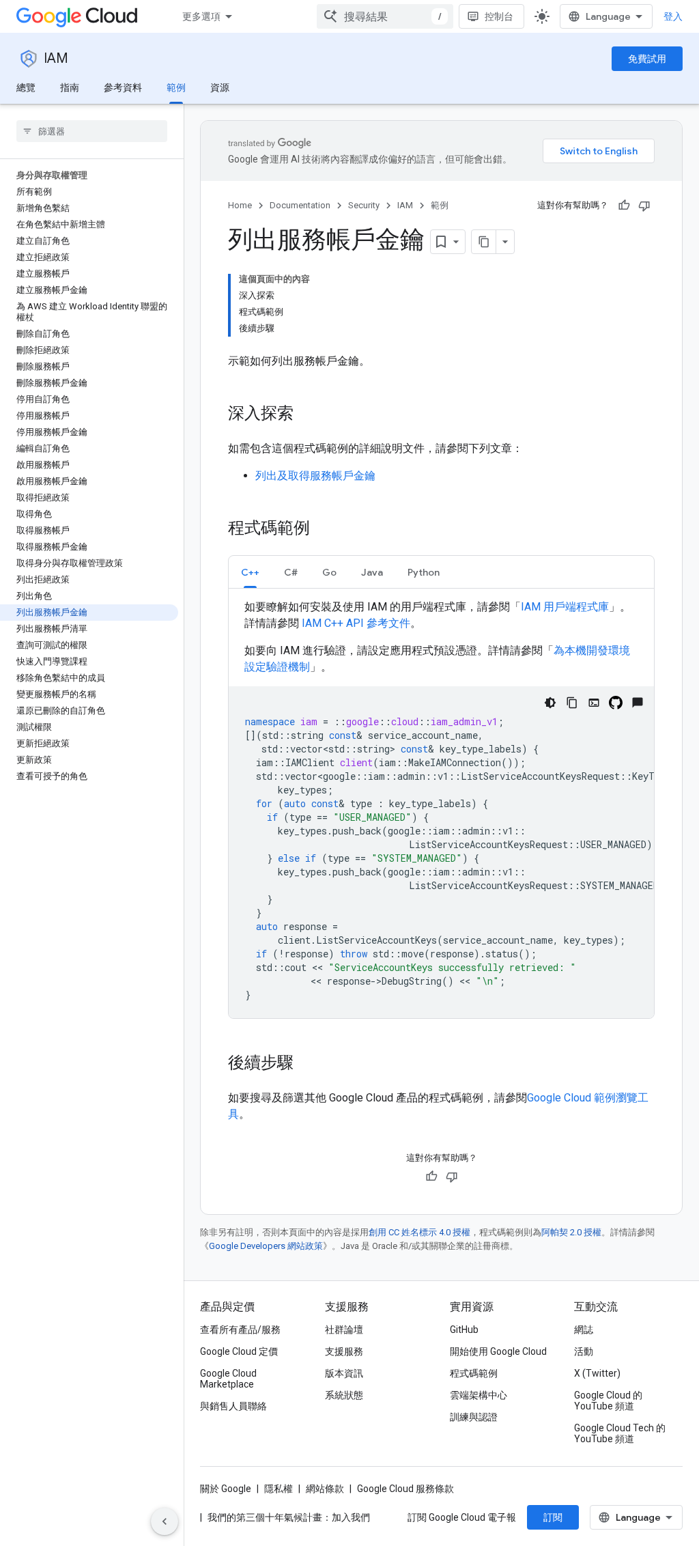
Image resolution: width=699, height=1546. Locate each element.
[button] (250, 572)
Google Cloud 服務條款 (405, 1488)
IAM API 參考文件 (356, 623)
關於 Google (225, 1488)
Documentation (300, 205)
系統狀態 (344, 1395)
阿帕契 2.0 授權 (571, 1232)
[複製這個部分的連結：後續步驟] (307, 1064)
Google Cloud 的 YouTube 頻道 (608, 1400)
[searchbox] (91, 131)
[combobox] (385, 16)
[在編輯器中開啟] (594, 703)
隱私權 (278, 1488)
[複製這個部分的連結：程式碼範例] (323, 529)
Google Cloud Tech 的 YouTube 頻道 (620, 1433)
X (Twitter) (597, 1373)
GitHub (464, 1329)
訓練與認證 (474, 1416)
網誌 (583, 1329)
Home (240, 205)
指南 (69, 87)
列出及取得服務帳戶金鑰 (315, 475)
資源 (219, 87)
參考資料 (123, 87)
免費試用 (647, 59)
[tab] (250, 572)
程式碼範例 (474, 1373)
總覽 (25, 87)
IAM (56, 58)
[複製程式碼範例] (572, 703)
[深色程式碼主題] (550, 703)
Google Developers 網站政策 (266, 1246)
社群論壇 (344, 1329)
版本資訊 (344, 1373)
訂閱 (552, 1517)
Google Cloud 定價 (239, 1351)
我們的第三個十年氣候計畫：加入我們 (289, 1517)
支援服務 (344, 1351)
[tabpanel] (441, 808)
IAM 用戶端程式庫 (565, 606)
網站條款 (325, 1488)
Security (364, 205)
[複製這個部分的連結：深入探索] (307, 414)
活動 (583, 1351)
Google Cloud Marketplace (228, 1379)
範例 (176, 87)
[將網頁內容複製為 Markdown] (484, 241)
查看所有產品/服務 (240, 1329)
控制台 (499, 16)
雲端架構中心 (478, 1395)
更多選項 (201, 16)
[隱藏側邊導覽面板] (164, 1521)
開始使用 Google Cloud (498, 1351)
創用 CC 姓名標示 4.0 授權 (419, 1232)
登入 (673, 16)
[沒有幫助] (644, 205)
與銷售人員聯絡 (233, 1406)
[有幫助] (624, 205)
